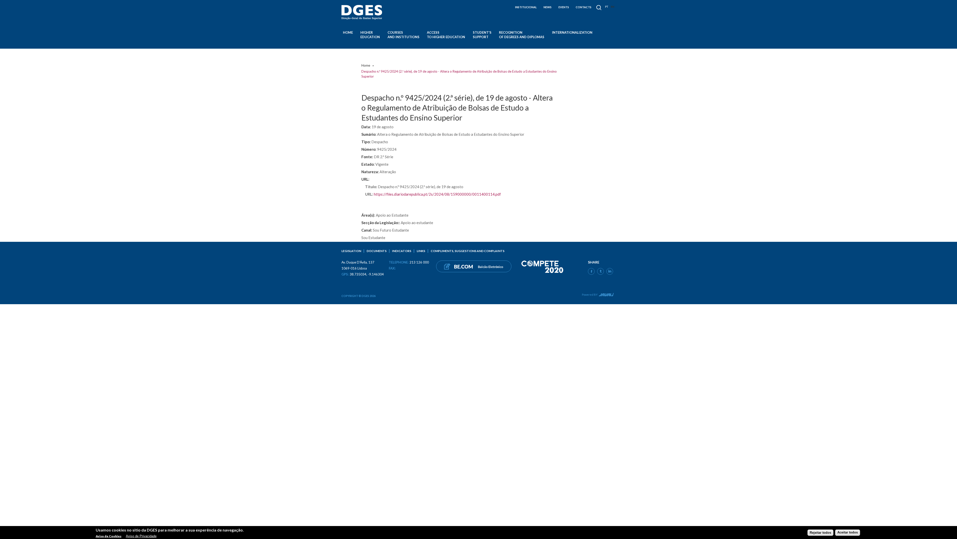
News (548, 7)
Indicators (401, 251)
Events (563, 7)
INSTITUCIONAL (526, 7)
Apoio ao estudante (417, 222)
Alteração (388, 171)
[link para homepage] (362, 12)
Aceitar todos (847, 532)
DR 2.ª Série (383, 156)
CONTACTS (583, 7)
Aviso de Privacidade (141, 536)
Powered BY (590, 294)
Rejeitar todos (820, 532)
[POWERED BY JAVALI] (606, 295)
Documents (377, 251)
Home (348, 32)
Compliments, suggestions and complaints (467, 251)
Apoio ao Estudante (392, 215)
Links (421, 251)
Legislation (351, 251)
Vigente (382, 164)
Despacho (379, 141)
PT (606, 6)
